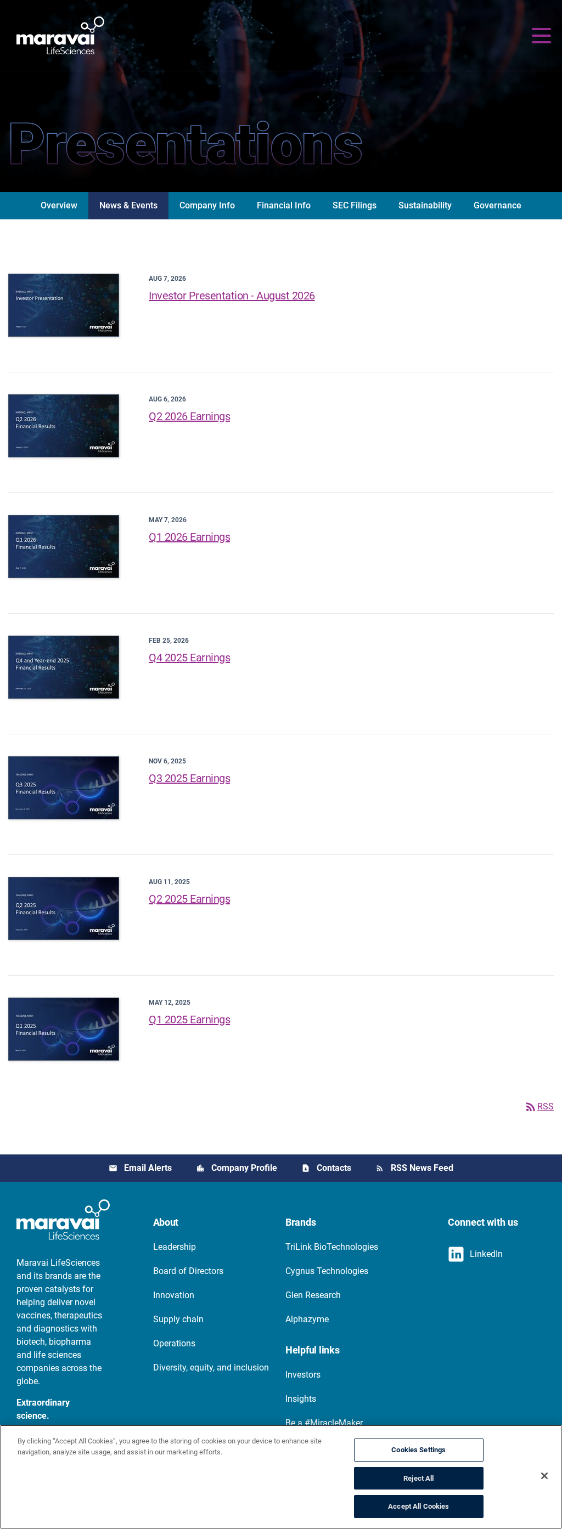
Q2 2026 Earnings (189, 416)
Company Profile (244, 1168)
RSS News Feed (422, 1168)
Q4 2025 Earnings (189, 657)
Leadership (174, 1247)
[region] (281, 1477)
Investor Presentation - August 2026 (232, 295)
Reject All (418, 1478)
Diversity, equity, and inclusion (211, 1367)
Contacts (334, 1168)
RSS (539, 1106)
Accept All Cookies (418, 1506)
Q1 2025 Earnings (189, 1019)
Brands (300, 1222)
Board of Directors (188, 1271)
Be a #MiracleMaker (324, 1423)
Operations (174, 1343)
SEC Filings (354, 205)
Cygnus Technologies (326, 1271)
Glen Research (313, 1295)
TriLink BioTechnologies (331, 1247)
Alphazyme (307, 1319)
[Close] (544, 1476)
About (166, 1222)
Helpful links (312, 1350)
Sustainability (425, 205)
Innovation (173, 1295)
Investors (303, 1374)
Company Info (207, 205)
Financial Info (284, 205)
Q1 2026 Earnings (189, 536)
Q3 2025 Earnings (189, 778)
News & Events (128, 205)
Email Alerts (148, 1168)
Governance (497, 205)
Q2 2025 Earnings (189, 898)
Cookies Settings (418, 1450)
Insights (300, 1399)
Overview (59, 205)
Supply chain (178, 1319)
